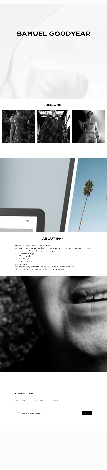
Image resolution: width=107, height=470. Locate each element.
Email (55, 400)
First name (20, 400)
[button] (104, 2)
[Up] (103, 466)
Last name (38, 400)
